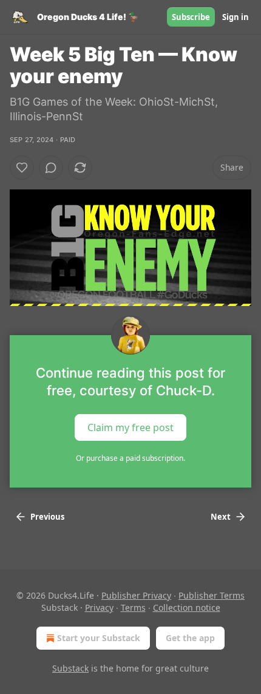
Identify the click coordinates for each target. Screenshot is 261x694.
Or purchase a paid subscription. (130, 458)
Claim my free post (130, 427)
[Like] (22, 167)
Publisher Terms (211, 595)
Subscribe (191, 17)
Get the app (190, 638)
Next (221, 516)
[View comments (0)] (51, 167)
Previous (47, 516)
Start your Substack (98, 638)
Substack (70, 668)
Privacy (99, 607)
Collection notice (186, 607)
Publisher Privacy (136, 595)
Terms (133, 607)
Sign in (235, 17)
